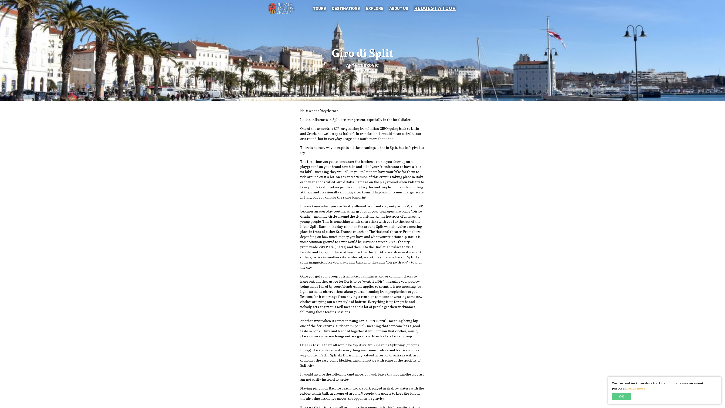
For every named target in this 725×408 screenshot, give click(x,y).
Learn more (636, 388)
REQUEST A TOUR (435, 8)
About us (398, 8)
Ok (621, 396)
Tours (319, 8)
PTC (281, 8)
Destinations (346, 8)
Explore (374, 8)
